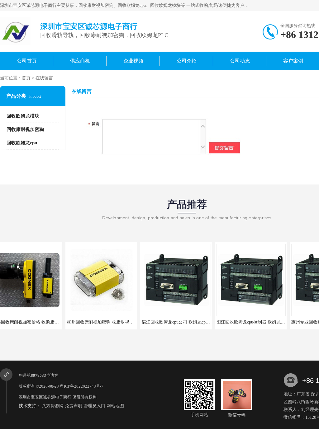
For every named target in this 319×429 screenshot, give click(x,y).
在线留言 (44, 78)
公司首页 (27, 60)
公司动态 (240, 60)
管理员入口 (94, 405)
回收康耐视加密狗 (25, 129)
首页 (26, 78)
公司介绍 (187, 60)
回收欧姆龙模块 (23, 116)
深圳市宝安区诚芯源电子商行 (45, 397)
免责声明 (73, 405)
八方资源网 (53, 405)
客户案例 (293, 60)
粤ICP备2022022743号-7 (81, 386)
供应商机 (80, 60)
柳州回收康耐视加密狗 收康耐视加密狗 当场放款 (49, 322)
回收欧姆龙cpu (22, 142)
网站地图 (115, 405)
